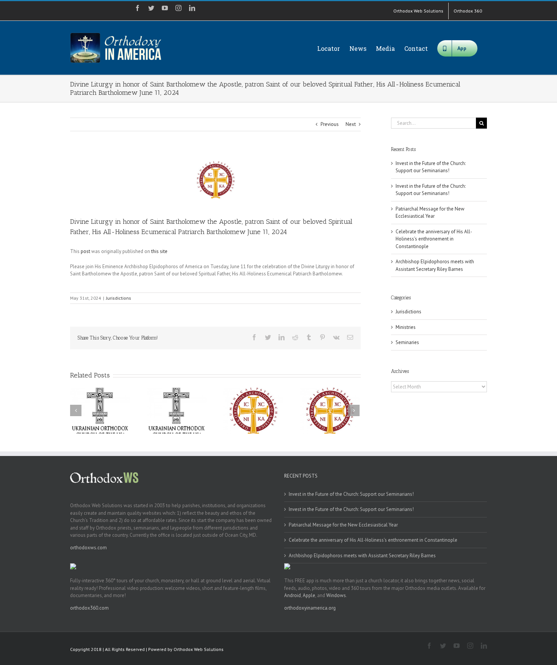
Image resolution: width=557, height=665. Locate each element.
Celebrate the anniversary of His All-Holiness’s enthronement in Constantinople (434, 239)
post (85, 251)
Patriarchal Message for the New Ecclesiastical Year (343, 525)
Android (292, 595)
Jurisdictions (118, 298)
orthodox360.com (89, 608)
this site (159, 251)
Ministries (406, 327)
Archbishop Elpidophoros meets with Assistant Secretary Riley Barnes (362, 555)
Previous (330, 124)
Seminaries (407, 342)
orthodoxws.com (88, 547)
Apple (309, 595)
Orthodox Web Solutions (199, 649)
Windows (336, 595)
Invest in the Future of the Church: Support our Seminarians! (351, 494)
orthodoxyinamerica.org (310, 608)
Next (351, 124)
